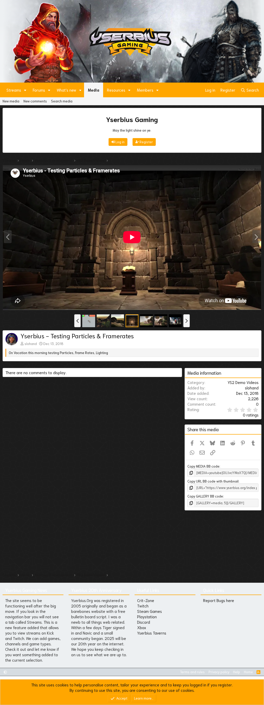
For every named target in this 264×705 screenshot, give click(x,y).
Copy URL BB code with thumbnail (212, 481)
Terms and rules (192, 672)
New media (11, 101)
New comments (35, 101)
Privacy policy (219, 672)
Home (248, 672)
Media (93, 89)
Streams (13, 89)
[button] (25, 90)
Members (145, 89)
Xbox (141, 627)
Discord (143, 621)
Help (236, 672)
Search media (61, 101)
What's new (66, 89)
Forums (39, 89)
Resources (116, 89)
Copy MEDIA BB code (203, 466)
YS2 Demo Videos (243, 382)
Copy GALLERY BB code (205, 496)
